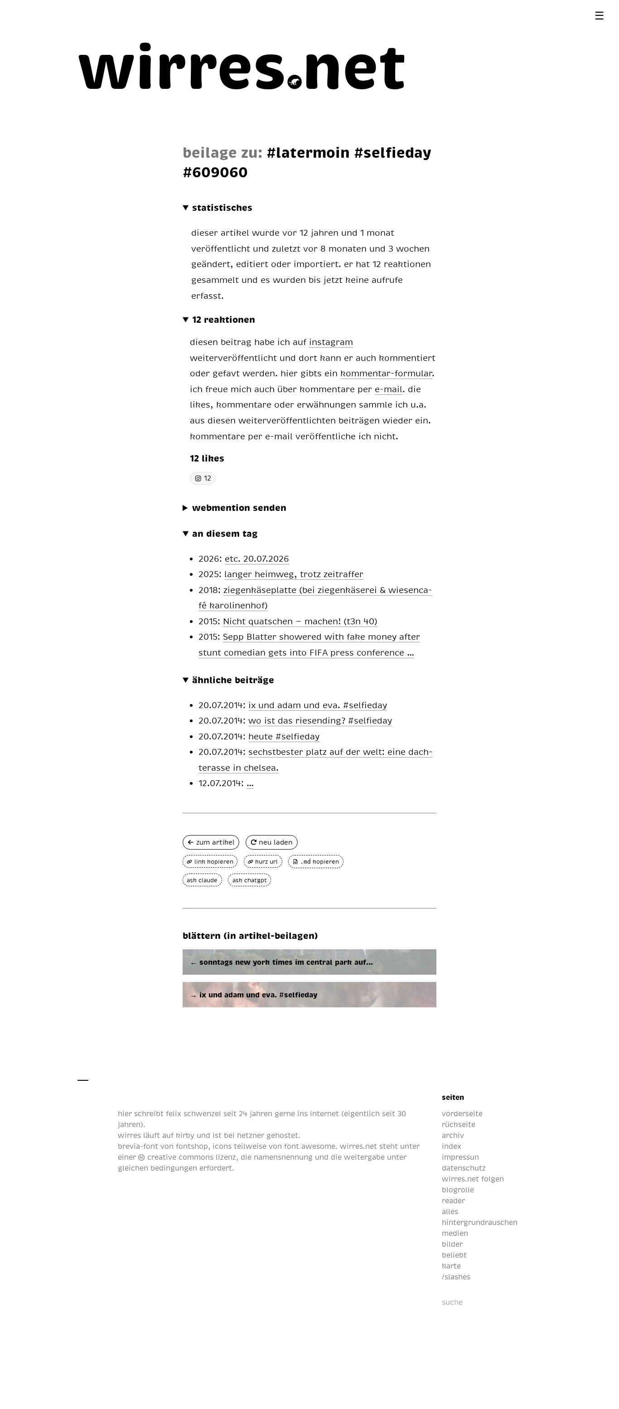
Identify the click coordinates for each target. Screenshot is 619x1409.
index (451, 1146)
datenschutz (464, 1168)
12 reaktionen (223, 319)
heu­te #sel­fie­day (283, 736)
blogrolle (458, 1190)
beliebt (454, 1255)
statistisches (222, 207)
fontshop (192, 1146)
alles (450, 1211)
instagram (331, 341)
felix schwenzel (193, 1113)
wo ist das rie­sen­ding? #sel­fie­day (320, 720)
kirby (185, 1135)
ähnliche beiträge (233, 680)
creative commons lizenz (190, 1157)
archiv (453, 1135)
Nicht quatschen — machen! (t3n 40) (300, 621)
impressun (460, 1157)
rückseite (458, 1124)
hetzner (250, 1135)
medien (455, 1233)
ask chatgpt (249, 880)
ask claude (202, 880)
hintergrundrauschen (479, 1222)
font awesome (309, 1146)
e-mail (388, 389)
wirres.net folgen (473, 1179)
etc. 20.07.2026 (257, 558)
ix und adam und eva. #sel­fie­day (317, 704)
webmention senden (239, 507)
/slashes (456, 1277)
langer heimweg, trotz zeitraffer (293, 573)
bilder (452, 1244)
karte (451, 1266)
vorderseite (462, 1113)
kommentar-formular (386, 373)
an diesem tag (225, 533)
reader (453, 1200)
